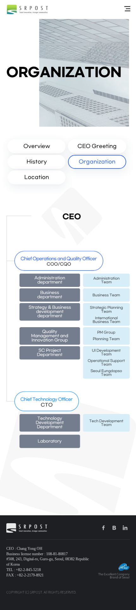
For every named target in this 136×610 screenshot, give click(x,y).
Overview (36, 146)
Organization (97, 162)
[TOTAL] (127, 9)
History (37, 162)
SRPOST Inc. (27, 9)
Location (36, 177)
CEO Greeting (97, 146)
